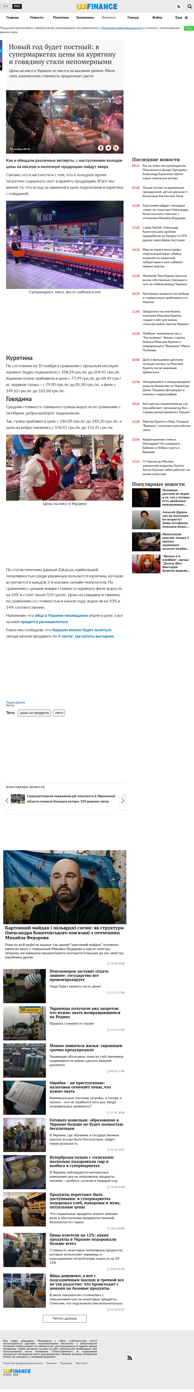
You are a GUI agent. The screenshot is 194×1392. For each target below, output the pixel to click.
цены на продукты (34, 713)
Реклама (51, 1363)
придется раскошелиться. (44, 622)
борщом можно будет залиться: (82, 630)
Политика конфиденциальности (23, 1363)
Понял (189, 28)
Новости (36, 17)
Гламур (133, 17)
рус (17, 6)
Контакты (82, 1363)
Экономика (85, 17)
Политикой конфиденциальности (121, 28)
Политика (61, 17)
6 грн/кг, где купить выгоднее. (86, 636)
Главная (12, 17)
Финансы (109, 17)
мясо (59, 713)
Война (157, 17)
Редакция (66, 1363)
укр (5, 6)
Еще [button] (179, 17)
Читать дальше (65, 1318)
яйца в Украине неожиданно (61, 616)
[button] (7, 800)
